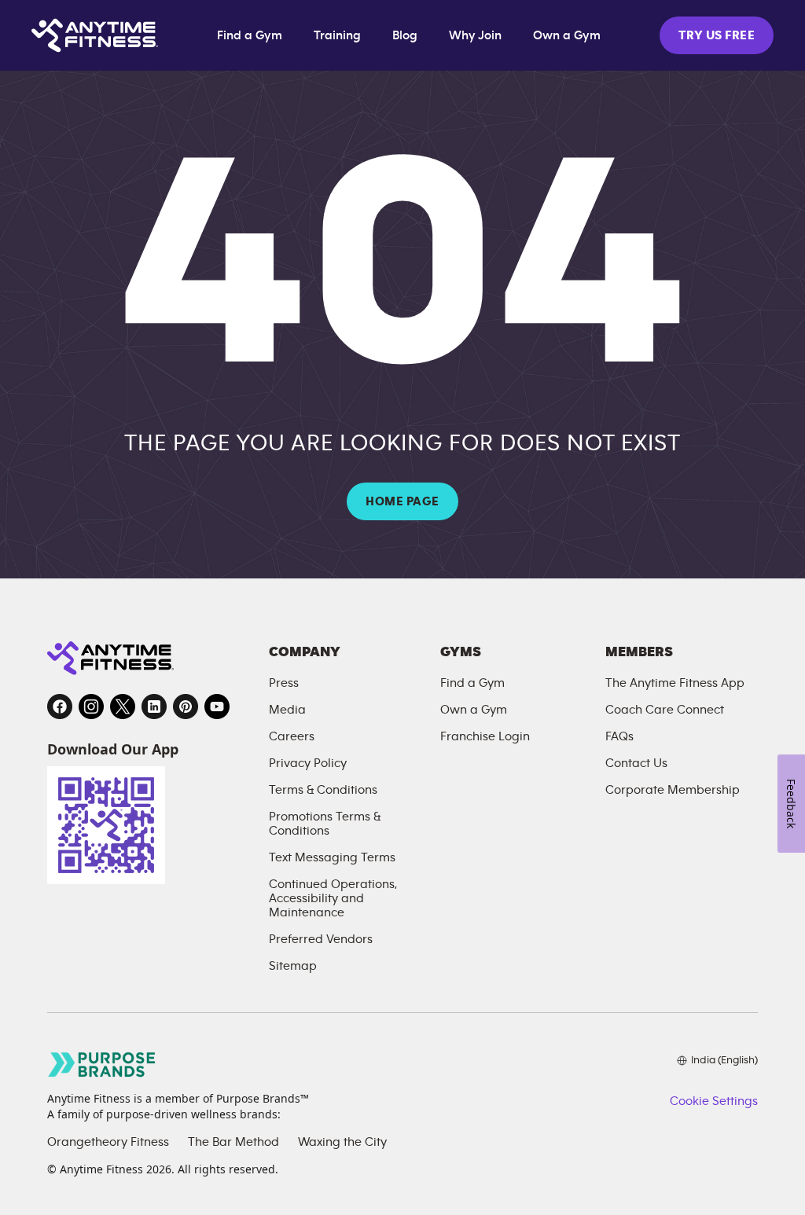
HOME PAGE (402, 501)
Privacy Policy (308, 763)
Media (287, 709)
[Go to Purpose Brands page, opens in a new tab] (102, 1064)
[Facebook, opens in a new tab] (59, 706)
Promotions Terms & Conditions (324, 823)
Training (337, 35)
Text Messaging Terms (332, 857)
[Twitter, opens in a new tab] (122, 706)
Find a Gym (249, 35)
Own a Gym (567, 35)
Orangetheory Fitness (108, 1142)
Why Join (475, 35)
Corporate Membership (672, 790)
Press (284, 683)
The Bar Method (233, 1142)
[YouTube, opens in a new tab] (217, 706)
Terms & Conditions (323, 790)
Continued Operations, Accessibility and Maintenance (333, 898)
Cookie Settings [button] (714, 1101)
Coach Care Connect (664, 709)
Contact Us (636, 763)
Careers (291, 736)
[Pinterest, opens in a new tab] (185, 706)
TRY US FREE (716, 35)
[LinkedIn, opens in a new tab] (154, 706)
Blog (404, 35)
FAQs (619, 736)
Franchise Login (485, 736)
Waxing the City (342, 1142)
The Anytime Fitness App (674, 683)
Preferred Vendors (321, 939)
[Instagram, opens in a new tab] (91, 706)
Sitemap (293, 966)
